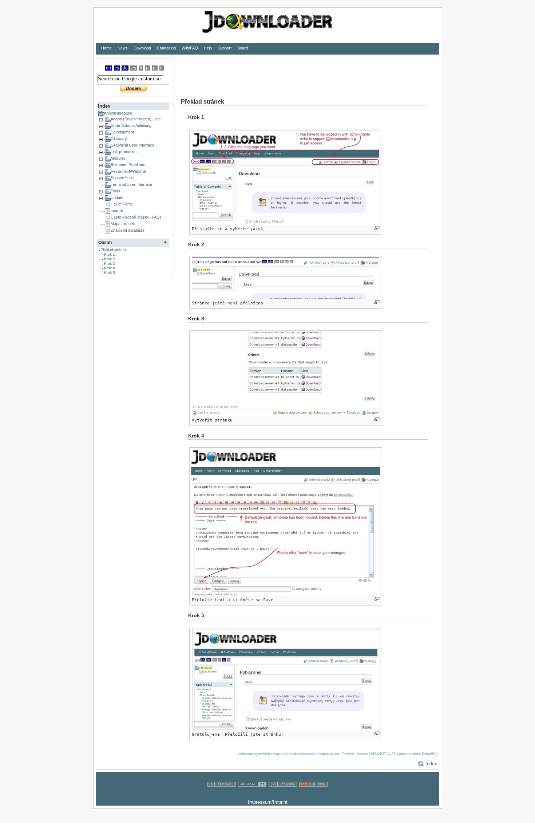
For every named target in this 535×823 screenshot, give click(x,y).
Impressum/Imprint (268, 802)
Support (224, 48)
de (125, 68)
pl (148, 68)
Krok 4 (109, 268)
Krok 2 (109, 259)
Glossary (119, 138)
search (117, 210)
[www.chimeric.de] (252, 795)
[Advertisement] (306, 72)
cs (117, 68)
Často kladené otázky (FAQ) (136, 217)
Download (142, 48)
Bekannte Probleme (128, 165)
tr (161, 68)
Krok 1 (109, 254)
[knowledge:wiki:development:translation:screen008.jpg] (286, 177)
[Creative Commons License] (282, 795)
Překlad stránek (113, 250)
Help (208, 48)
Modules (118, 158)
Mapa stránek (123, 223)
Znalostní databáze (127, 230)
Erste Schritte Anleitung (131, 125)
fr (141, 68)
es (133, 68)
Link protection (123, 151)
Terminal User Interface (131, 184)
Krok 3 (109, 263)
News (123, 48)
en (108, 68)
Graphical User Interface (132, 145)
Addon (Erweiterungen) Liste (136, 119)
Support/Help (122, 178)
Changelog (166, 48)
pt (154, 68)
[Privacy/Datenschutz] (221, 795)
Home (106, 48)
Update (117, 197)
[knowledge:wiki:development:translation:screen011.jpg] (286, 374)
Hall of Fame (122, 204)
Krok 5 (109, 273)
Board (242, 48)
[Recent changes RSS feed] (313, 795)
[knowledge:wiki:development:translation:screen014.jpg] (286, 522)
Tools (115, 191)
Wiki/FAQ (190, 48)
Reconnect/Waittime (128, 171)
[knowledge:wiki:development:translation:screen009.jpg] (286, 278)
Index (431, 763)
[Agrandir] (377, 228)
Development (122, 132)
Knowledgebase (118, 113)
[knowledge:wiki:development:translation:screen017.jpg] (286, 679)
